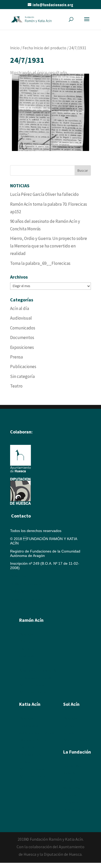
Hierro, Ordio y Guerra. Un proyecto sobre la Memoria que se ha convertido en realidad (48, 246)
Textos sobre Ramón (36, 678)
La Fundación (77, 752)
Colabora (70, 802)
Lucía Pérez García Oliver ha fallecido (44, 194)
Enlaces (69, 795)
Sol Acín (69, 780)
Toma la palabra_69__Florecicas (40, 263)
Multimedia (72, 788)
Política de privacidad (27, 600)
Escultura (26, 649)
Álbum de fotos (31, 685)
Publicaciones (23, 366)
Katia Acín (29, 704)
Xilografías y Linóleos (36, 733)
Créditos (17, 592)
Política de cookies (27, 584)
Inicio (15, 47)
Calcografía (28, 725)
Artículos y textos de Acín (39, 670)
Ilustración (27, 656)
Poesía (69, 725)
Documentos (22, 337)
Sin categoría (22, 376)
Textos (24, 762)
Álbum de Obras (32, 692)
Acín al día (19, 308)
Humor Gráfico (31, 663)
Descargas (72, 809)
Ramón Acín (73, 766)
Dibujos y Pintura (33, 740)
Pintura (25, 641)
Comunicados (22, 328)
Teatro (16, 386)
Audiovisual (21, 318)
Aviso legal (19, 576)
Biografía (26, 634)
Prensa (16, 357)
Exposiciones (22, 347)
